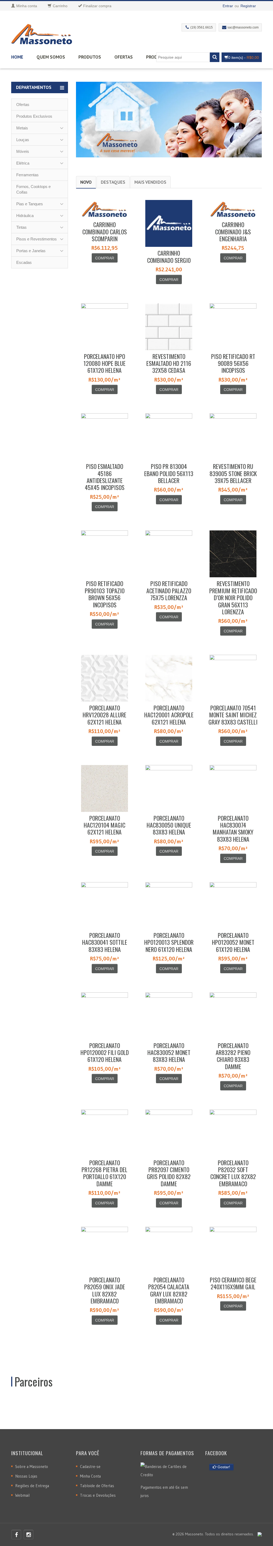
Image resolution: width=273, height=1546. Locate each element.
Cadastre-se (90, 1466)
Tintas (21, 227)
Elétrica (22, 163)
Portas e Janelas (31, 250)
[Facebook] (16, 1534)
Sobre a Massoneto (31, 1466)
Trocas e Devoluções (98, 1495)
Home (17, 57)
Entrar (228, 6)
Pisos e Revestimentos (36, 239)
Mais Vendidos (150, 182)
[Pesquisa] (214, 57)
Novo (86, 182)
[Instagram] (28, 1534)
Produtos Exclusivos (34, 116)
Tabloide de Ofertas (97, 1485)
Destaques (113, 182)
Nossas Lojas (26, 1476)
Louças (22, 139)
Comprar (104, 258)
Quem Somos (51, 57)
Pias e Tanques (29, 204)
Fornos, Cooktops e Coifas (33, 189)
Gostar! (223, 1467)
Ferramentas (27, 175)
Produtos (89, 57)
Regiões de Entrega (32, 1485)
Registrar (248, 6)
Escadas (24, 262)
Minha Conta (90, 1476)
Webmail (22, 1495)
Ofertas (123, 57)
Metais (22, 128)
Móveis (22, 151)
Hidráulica (25, 215)
